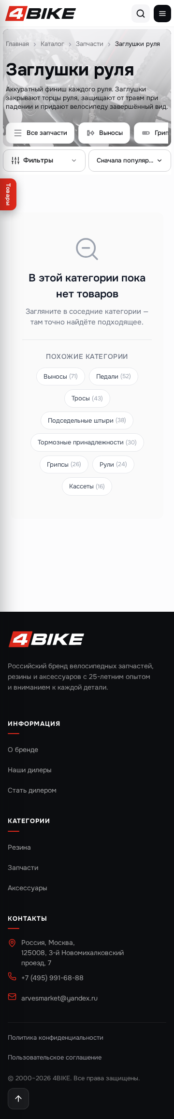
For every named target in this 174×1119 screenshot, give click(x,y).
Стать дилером (32, 790)
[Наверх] (18, 1098)
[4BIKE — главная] (40, 13)
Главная (17, 44)
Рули (113, 464)
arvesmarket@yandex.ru (59, 998)
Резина (19, 847)
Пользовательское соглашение (55, 1057)
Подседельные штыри (87, 420)
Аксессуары (27, 887)
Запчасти (89, 44)
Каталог (52, 44)
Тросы (87, 398)
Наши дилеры (30, 770)
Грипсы (64, 464)
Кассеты (87, 486)
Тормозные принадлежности (87, 442)
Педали (113, 376)
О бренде (23, 749)
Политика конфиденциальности (55, 1037)
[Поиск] (140, 13)
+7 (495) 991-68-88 (52, 977)
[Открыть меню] (162, 13)
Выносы (61, 376)
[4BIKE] (46, 639)
